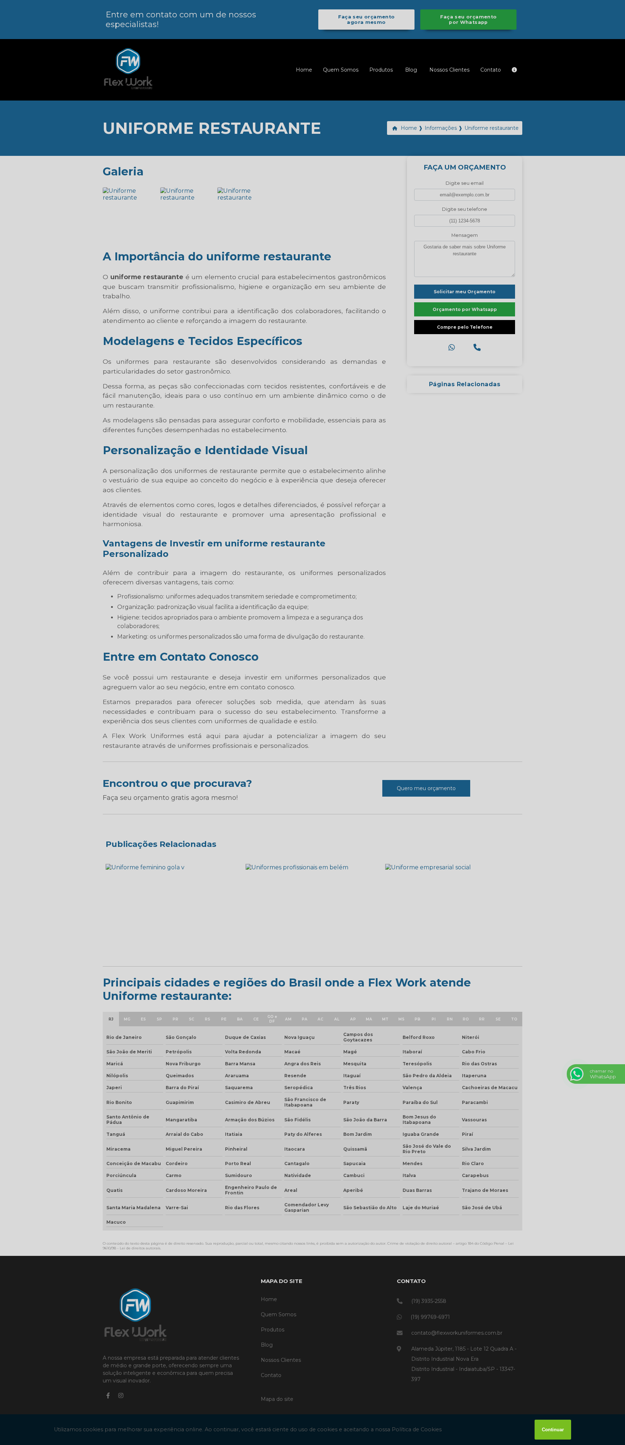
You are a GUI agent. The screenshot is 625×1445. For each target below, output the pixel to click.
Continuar (553, 1429)
